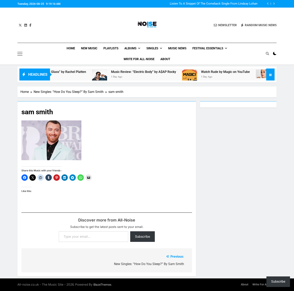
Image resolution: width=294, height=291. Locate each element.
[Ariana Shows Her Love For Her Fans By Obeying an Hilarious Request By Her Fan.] (256, 74)
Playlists (110, 48)
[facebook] (30, 25)
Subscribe (142, 236)
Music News (177, 48)
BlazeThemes (102, 284)
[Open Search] (267, 53)
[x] (20, 25)
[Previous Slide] (268, 3)
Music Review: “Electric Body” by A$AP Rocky (136, 72)
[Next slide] (274, 3)
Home (71, 48)
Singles (152, 48)
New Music (89, 48)
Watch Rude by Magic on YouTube (218, 72)
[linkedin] (25, 25)
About (165, 59)
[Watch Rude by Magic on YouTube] (182, 77)
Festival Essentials (207, 48)
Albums (130, 48)
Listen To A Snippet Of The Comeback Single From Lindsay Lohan (213, 3)
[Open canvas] (19, 53)
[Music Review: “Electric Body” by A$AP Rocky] (92, 77)
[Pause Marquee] (270, 74)
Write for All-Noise (139, 59)
